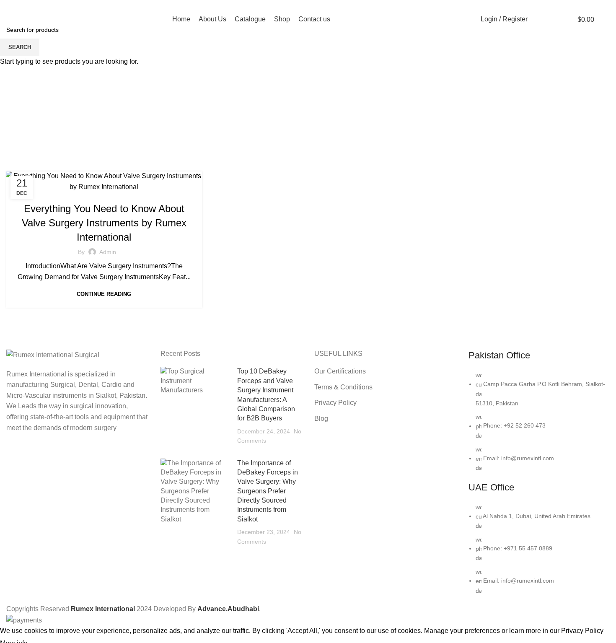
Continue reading (104, 294)
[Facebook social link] (513, 5)
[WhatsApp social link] (532, 5)
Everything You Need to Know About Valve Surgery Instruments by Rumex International (104, 222)
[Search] (538, 19)
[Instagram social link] (522, 5)
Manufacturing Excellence (70, 191)
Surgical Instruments (146, 191)
